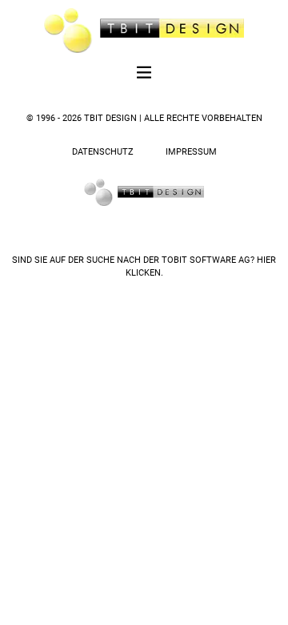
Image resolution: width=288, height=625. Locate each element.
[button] (144, 74)
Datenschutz (103, 152)
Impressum (191, 152)
